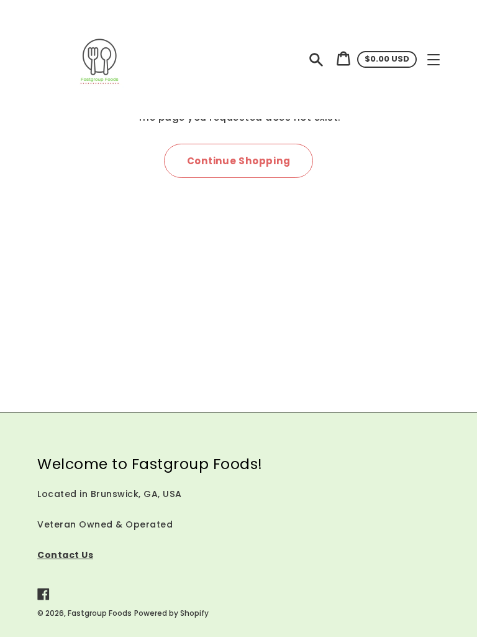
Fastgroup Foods (100, 613)
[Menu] (433, 59)
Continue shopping (239, 160)
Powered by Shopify (171, 613)
